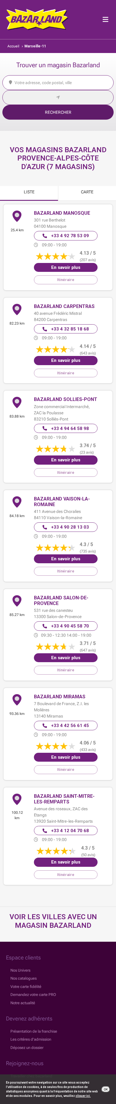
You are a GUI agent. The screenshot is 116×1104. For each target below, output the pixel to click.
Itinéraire (65, 279)
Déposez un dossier (26, 1047)
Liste (29, 192)
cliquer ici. (83, 1095)
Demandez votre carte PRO (33, 994)
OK (106, 1089)
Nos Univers (20, 970)
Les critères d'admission (30, 1039)
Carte (87, 192)
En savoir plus (65, 267)
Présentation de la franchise (33, 1031)
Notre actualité (22, 1003)
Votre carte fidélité (25, 986)
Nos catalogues (23, 978)
